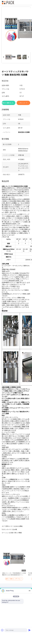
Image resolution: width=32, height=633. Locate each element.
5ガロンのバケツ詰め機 (9, 529)
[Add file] (2, 630)
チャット (22, 103)
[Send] (29, 630)
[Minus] (29, 591)
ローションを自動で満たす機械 (12, 532)
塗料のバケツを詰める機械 (13, 526)
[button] (4, 562)
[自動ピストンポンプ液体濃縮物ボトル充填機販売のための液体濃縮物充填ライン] (14, 559)
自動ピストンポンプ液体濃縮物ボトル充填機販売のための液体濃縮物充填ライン (14, 574)
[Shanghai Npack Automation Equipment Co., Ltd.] (8, 2)
